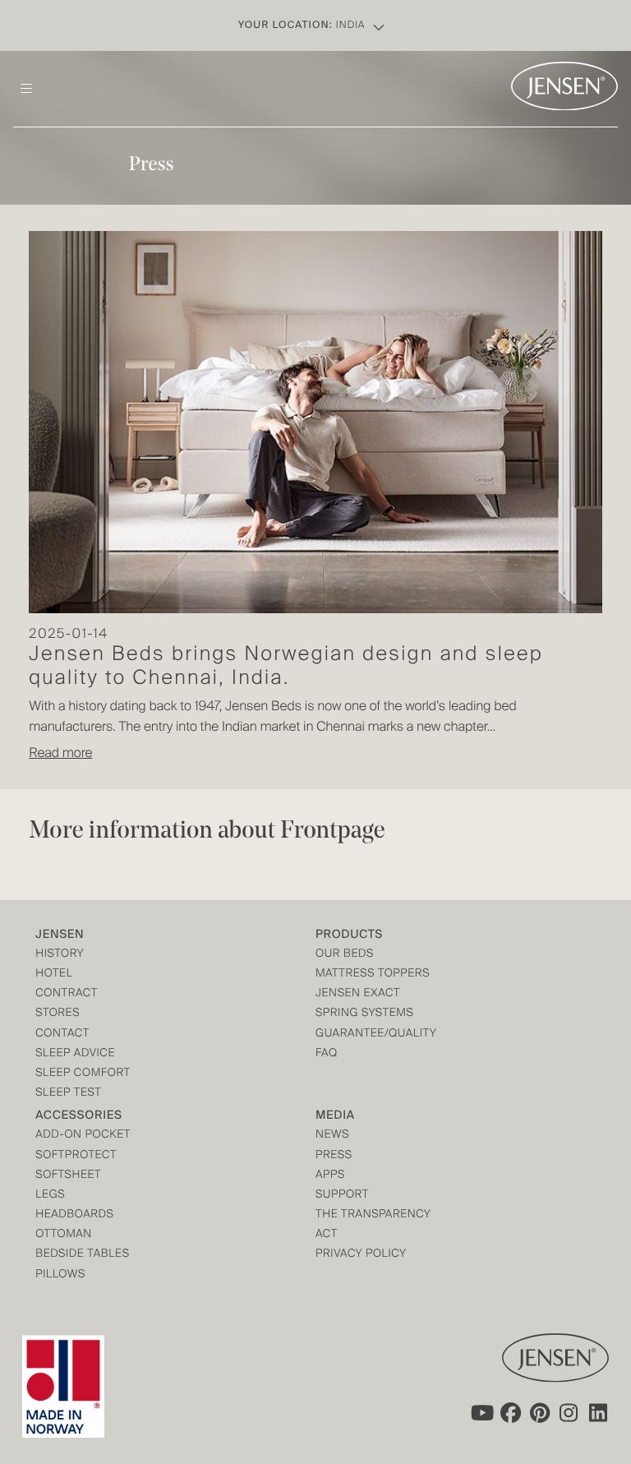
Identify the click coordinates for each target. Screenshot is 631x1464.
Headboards (74, 1215)
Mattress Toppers (373, 974)
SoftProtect (76, 1156)
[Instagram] (569, 1413)
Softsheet (68, 1176)
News (332, 1135)
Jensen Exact (358, 994)
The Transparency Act (373, 1225)
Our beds (345, 954)
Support (342, 1195)
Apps (330, 1176)
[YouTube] (481, 1413)
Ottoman (63, 1235)
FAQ (327, 1054)
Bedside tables (82, 1254)
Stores (57, 1014)
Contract (66, 994)
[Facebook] (510, 1413)
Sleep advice (75, 1054)
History (59, 954)
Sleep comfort (83, 1074)
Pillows (60, 1275)
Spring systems (364, 1014)
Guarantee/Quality (376, 1034)
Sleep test (68, 1093)
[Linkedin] (599, 1413)
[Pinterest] (540, 1413)
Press (334, 1156)
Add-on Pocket (83, 1135)
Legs (50, 1195)
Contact (62, 1034)
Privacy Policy (361, 1254)
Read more (60, 753)
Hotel (53, 974)
